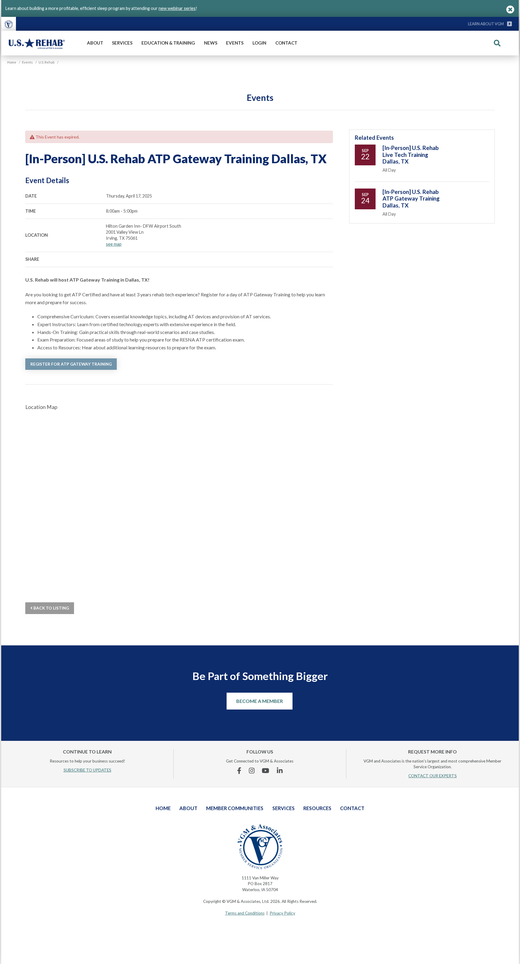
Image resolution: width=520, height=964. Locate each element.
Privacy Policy (282, 913)
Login (259, 42)
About (95, 42)
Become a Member (259, 701)
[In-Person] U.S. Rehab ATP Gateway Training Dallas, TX (411, 199)
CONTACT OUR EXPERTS (432, 775)
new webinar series (177, 8)
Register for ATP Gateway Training (71, 364)
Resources (317, 808)
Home (163, 808)
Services (122, 42)
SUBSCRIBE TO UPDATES (87, 770)
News (210, 42)
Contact (286, 42)
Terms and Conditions (245, 913)
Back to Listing (50, 608)
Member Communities (234, 808)
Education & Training (168, 42)
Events (234, 42)
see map (114, 244)
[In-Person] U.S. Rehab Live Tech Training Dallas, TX (410, 155)
